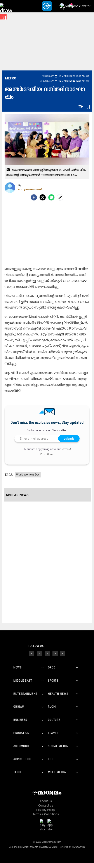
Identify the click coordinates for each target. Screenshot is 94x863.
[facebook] (34, 197)
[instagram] (47, 653)
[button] (6, 6)
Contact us (45, 805)
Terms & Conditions (46, 814)
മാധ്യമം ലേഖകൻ (30, 189)
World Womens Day (28, 474)
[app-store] (50, 825)
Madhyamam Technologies (40, 846)
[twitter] (39, 653)
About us (46, 801)
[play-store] (43, 825)
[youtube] (55, 653)
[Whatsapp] (51, 197)
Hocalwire (78, 846)
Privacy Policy (45, 810)
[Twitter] (42, 197)
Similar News (17, 495)
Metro (10, 78)
